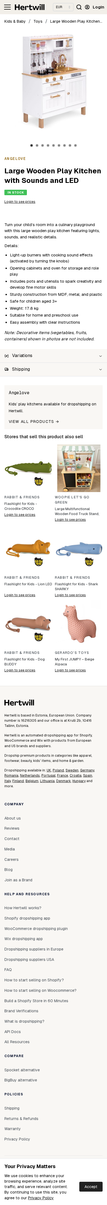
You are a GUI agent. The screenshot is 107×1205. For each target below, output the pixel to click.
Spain (87, 775)
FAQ (8, 969)
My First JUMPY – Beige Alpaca (74, 661)
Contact (11, 839)
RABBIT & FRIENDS (22, 497)
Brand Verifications (21, 1011)
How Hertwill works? (22, 908)
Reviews (11, 828)
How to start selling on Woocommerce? (40, 990)
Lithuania (47, 781)
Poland (58, 770)
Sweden (72, 770)
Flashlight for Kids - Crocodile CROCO (20, 506)
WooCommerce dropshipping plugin (36, 928)
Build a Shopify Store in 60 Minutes (36, 1001)
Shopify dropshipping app (27, 918)
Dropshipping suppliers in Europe (33, 949)
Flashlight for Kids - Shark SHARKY (76, 586)
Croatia (75, 775)
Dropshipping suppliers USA (29, 959)
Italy (7, 781)
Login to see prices (19, 202)
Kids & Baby (15, 21)
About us (12, 818)
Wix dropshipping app (23, 939)
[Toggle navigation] (7, 7)
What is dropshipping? (24, 1021)
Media (9, 849)
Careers (11, 859)
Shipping (11, 1108)
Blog (8, 869)
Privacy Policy (41, 1198)
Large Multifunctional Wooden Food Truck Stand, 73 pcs (77, 511)
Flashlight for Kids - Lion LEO (28, 584)
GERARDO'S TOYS (72, 653)
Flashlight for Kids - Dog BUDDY (24, 661)
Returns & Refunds (21, 1118)
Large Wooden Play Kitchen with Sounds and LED (76, 21)
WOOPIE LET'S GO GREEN (72, 499)
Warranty (12, 1129)
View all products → (34, 421)
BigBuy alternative (20, 1080)
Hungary (79, 781)
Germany (87, 770)
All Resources (17, 1042)
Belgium (32, 781)
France (62, 775)
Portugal (48, 775)
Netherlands (30, 775)
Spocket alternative (22, 1070)
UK (49, 770)
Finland (18, 781)
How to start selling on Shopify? (34, 980)
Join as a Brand (18, 880)
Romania (11, 775)
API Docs (12, 1031)
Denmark (63, 781)
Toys (38, 21)
